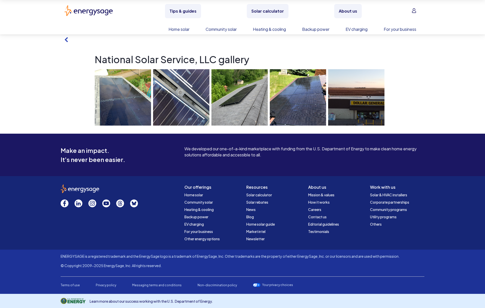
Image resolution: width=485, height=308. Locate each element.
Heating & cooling (199, 209)
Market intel (255, 231)
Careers (314, 209)
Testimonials (318, 231)
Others (376, 224)
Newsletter (255, 238)
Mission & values (321, 195)
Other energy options (202, 238)
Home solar (193, 195)
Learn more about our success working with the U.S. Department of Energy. (151, 301)
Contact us (317, 217)
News (251, 209)
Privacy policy (106, 285)
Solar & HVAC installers (388, 195)
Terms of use (70, 285)
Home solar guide (260, 224)
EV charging (194, 224)
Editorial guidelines (323, 224)
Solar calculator (259, 195)
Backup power (196, 217)
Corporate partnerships (389, 202)
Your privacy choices (277, 285)
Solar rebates (257, 202)
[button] (123, 97)
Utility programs (383, 217)
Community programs (388, 209)
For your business (198, 231)
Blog (250, 217)
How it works (319, 202)
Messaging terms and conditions (157, 285)
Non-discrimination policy (217, 285)
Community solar (198, 202)
